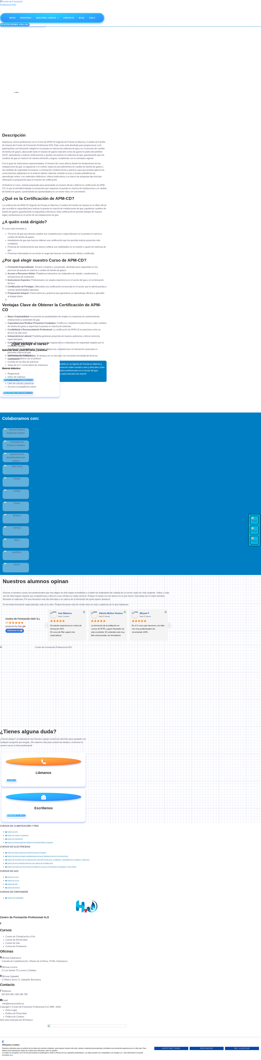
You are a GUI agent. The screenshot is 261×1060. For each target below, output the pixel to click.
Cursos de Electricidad (15, 847)
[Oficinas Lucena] (1, 967)
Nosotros (25, 18)
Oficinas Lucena (9, 967)
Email (5, 1000)
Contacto (68, 18)
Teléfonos (6, 991)
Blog (81, 18)
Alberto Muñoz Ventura (111, 613)
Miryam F (144, 613)
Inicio (12, 18)
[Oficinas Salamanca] (1, 957)
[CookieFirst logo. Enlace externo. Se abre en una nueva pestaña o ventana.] (3, 1042)
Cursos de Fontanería (14, 892)
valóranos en (13, 630)
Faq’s (92, 18)
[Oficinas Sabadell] (1, 976)
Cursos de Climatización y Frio (19, 826)
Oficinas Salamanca (11, 958)
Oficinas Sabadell (10, 976)
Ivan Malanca (65, 613)
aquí (11, 1055)
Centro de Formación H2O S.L (22, 618)
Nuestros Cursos (46, 18)
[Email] (1, 1000)
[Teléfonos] (1, 991)
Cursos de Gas (9, 871)
